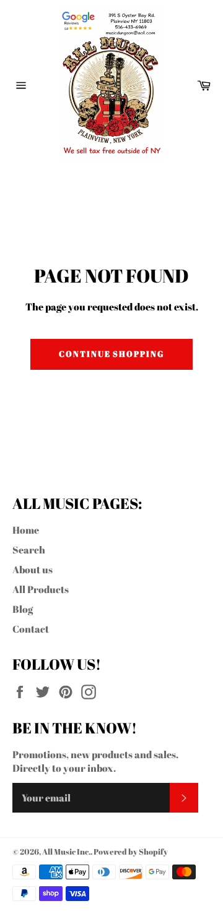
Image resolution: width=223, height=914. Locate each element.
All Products (40, 589)
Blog (22, 609)
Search (28, 550)
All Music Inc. (66, 851)
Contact (30, 629)
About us (32, 569)
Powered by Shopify (131, 851)
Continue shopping (111, 353)
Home (25, 530)
